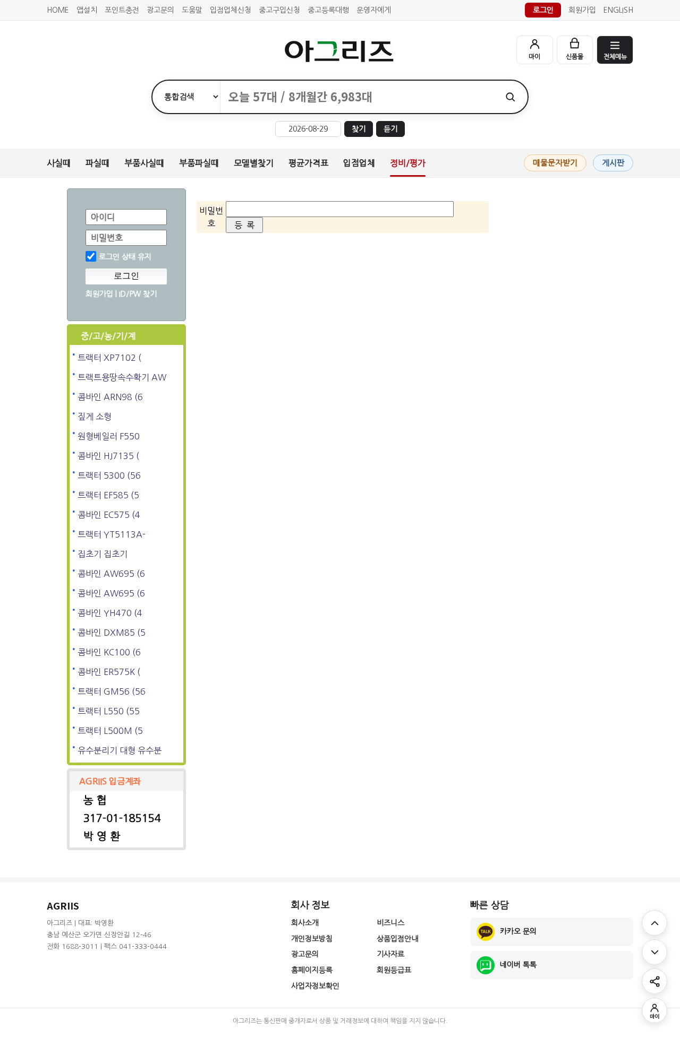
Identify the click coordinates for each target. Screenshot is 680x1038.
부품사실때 (144, 163)
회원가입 (582, 10)
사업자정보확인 (315, 986)
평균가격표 (308, 163)
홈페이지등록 (312, 970)
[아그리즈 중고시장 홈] (340, 51)
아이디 (103, 217)
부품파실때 (199, 163)
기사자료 (390, 954)
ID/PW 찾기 (138, 294)
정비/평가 (408, 163)
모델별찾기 (254, 163)
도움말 (192, 10)
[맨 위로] (654, 923)
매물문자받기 (555, 163)
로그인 (543, 10)
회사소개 (305, 923)
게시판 (613, 163)
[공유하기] (654, 981)
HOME (58, 10)
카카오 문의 (518, 931)
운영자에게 (373, 10)
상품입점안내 (397, 938)
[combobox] (356, 97)
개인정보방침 (312, 938)
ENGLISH (618, 10)
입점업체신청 (230, 10)
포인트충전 (122, 10)
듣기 (390, 129)
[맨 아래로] (654, 952)
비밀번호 (107, 237)
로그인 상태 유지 (125, 257)
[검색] (510, 97)
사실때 (59, 163)
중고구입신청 (279, 10)
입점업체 (359, 163)
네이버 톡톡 (518, 964)
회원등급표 (394, 970)
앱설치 (86, 10)
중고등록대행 (328, 10)
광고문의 (160, 10)
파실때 (97, 163)
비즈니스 (390, 923)
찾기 (359, 129)
